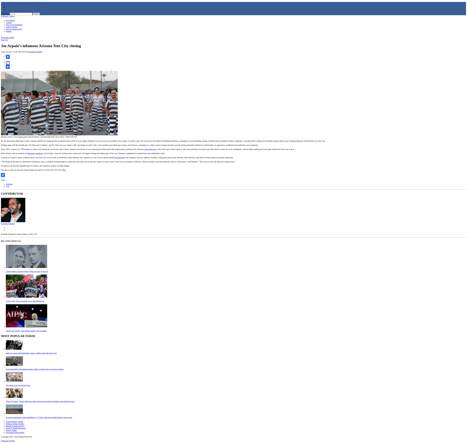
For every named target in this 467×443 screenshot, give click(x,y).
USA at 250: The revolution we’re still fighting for (25, 301)
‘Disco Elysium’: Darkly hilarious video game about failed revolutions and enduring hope (40, 401)
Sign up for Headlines (14, 25)
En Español (10, 20)
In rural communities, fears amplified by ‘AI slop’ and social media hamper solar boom (39, 417)
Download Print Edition (15, 433)
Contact (9, 23)
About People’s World (14, 422)
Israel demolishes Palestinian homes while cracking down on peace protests (34, 369)
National (9, 184)
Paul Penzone (119, 158)
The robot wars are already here (18, 385)
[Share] (236, 57)
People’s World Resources (16, 428)
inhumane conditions (35, 153)
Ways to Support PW (14, 29)
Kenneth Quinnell (35, 52)
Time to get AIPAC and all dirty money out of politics (26, 331)
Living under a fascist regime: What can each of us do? (27, 271)
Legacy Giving (11, 27)
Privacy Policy (11, 430)
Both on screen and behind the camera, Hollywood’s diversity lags (31, 353)
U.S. (7, 186)
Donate (8, 31)
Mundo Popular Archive (15, 426)
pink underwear (150, 149)
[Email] (236, 63)
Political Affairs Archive (15, 424)
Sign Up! (4, 40)
